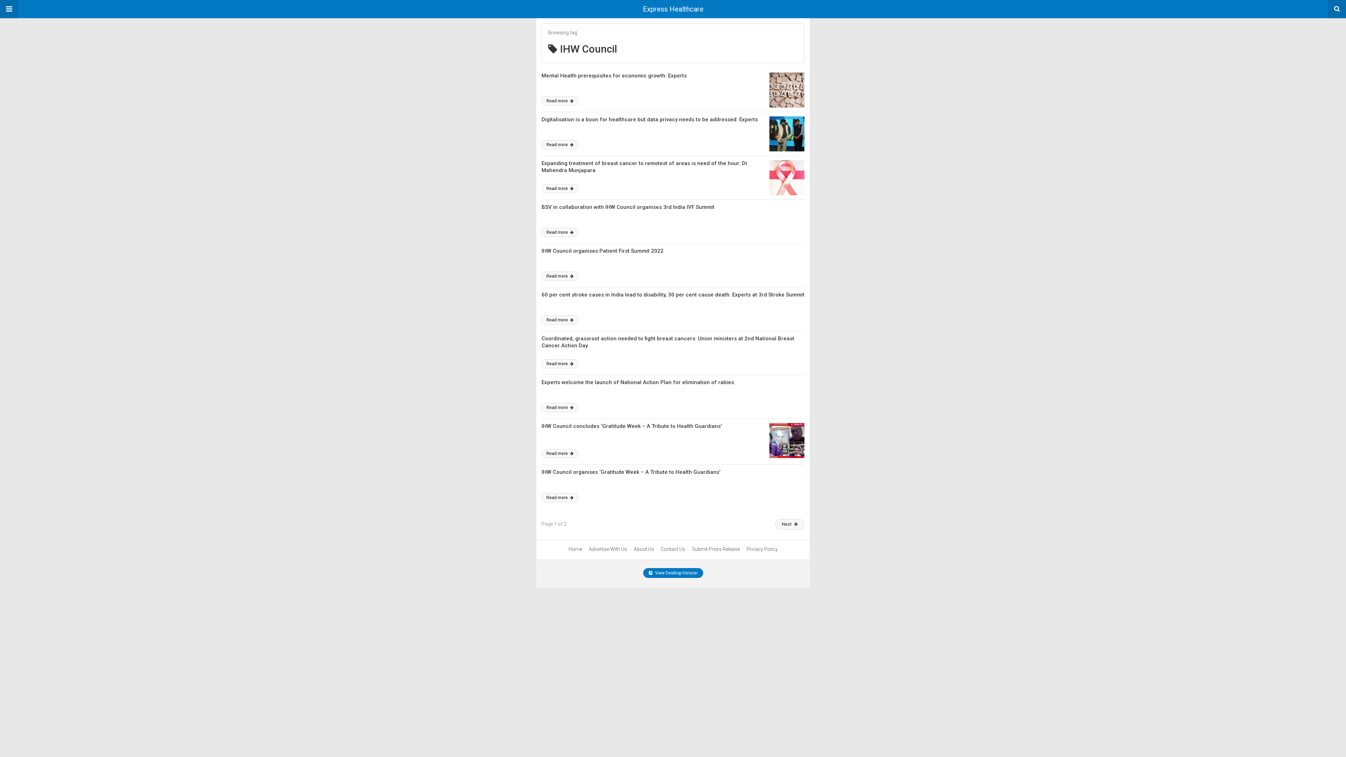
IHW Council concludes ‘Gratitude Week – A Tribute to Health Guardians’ (632, 426)
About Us (644, 549)
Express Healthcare (673, 9)
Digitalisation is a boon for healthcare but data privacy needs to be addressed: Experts (650, 119)
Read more (557, 100)
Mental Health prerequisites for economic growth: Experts (614, 76)
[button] (9, 9)
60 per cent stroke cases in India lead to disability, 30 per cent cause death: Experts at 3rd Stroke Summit (673, 295)
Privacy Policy (762, 549)
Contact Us (673, 549)
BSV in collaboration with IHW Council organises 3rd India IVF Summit (628, 207)
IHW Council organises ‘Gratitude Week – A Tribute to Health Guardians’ (632, 472)
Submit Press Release (716, 549)
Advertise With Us (608, 549)
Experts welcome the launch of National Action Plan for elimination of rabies (638, 382)
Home (575, 549)
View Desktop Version (676, 573)
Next (786, 524)
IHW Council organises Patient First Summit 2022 (603, 251)
